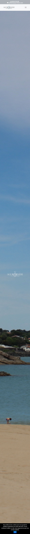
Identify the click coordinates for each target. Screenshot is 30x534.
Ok (15, 532)
